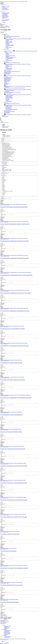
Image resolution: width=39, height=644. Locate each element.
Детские (3, 125)
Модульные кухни (16, 103)
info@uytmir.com (3, 623)
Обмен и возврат (7, 633)
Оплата (3, 6)
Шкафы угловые (7, 81)
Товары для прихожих (9, 95)
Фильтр (2, 201)
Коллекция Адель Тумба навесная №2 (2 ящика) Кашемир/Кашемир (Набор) (13, 482)
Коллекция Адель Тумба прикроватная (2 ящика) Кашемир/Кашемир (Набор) (13, 465)
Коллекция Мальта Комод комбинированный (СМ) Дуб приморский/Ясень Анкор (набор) (15, 397)
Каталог (3, 124)
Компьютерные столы (7, 72)
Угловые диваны (7, 112)
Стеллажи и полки (9, 69)
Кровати (7, 54)
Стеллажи (5, 84)
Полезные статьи (5, 20)
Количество (3, 214)
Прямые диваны (11, 111)
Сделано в (3, 643)
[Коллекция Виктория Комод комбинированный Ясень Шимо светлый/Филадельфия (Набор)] (15, 272)
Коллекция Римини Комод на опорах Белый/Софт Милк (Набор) (11, 414)
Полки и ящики (6, 83)
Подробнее (2, 2)
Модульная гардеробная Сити (20, 87)
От (1, 139)
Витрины (5, 82)
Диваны (7, 40)
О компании (6, 626)
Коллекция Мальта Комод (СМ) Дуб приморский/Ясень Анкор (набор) (12, 328)
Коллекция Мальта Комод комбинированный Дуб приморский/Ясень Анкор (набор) (14, 310)
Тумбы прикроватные (9, 57)
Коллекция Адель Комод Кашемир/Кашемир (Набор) (9, 602)
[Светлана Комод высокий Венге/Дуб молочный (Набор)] (9, 531)
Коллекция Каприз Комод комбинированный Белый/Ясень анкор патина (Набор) (14, 345)
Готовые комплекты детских (8, 62)
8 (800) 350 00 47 (3, 27)
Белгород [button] (2, 24)
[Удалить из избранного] (2, 203)
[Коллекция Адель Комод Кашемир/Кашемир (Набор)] (9, 599)
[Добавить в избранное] (1, 203)
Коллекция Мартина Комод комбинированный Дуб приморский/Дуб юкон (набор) (14, 258)
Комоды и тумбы (9, 66)
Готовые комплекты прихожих (9, 92)
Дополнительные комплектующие (11, 109)
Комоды (7, 53)
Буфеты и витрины (9, 42)
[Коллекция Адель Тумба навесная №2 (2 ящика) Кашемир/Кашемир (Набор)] (13, 480)
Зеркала (7, 48)
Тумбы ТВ (7, 43)
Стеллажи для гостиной (10, 45)
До (1, 140)
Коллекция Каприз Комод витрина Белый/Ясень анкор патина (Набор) (12, 379)
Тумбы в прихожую (9, 97)
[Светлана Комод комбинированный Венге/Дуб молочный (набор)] (11, 582)
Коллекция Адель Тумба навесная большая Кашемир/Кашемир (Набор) (12, 448)
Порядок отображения (6, 136)
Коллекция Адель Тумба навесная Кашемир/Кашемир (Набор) (11, 431)
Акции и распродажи (5, 19)
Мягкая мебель (6, 111)
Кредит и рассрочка (5, 9)
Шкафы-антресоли (7, 78)
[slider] (19, 140)
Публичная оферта (7, 627)
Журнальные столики (9, 44)
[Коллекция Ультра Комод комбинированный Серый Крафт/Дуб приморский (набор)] (14, 221)
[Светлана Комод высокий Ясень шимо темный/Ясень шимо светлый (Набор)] (13, 514)
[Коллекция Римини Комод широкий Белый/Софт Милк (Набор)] (11, 360)
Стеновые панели (9, 108)
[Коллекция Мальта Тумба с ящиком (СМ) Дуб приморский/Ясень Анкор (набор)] (13, 565)
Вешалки (7, 98)
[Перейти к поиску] (0, 118)
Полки (7, 46)
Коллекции (4, 115)
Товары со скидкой (5, 116)
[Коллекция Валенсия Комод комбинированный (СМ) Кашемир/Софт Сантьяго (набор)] (14, 290)
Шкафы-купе (10, 77)
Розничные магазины (5, 12)
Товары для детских (9, 64)
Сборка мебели (4, 8)
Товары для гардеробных (10, 90)
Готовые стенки (16, 36)
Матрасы (7, 56)
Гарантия (5, 634)
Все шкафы (6, 77)
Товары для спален (9, 52)
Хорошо (2, 3)
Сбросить (3, 134)
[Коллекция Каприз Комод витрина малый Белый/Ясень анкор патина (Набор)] (13, 204)
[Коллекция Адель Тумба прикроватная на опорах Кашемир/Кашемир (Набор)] (13, 497)
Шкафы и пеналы (9, 41)
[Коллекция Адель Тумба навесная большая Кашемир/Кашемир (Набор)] (12, 446)
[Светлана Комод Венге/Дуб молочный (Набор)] (8, 548)
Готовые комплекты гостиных (9, 36)
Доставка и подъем (5, 7)
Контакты (3, 22)
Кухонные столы (9, 106)
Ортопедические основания (10, 55)
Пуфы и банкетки (9, 47)
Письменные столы (17, 71)
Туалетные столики (9, 58)
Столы (7, 67)
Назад (2, 32)
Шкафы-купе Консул (7, 79)
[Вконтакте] (2, 641)
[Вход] (0, 119)
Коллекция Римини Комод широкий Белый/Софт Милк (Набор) (11, 362)
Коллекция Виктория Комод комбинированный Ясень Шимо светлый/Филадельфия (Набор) (16, 275)
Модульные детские (17, 62)
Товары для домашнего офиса (9, 71)
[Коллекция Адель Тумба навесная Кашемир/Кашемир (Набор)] (10, 429)
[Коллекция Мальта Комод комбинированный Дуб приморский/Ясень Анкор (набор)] (14, 308)
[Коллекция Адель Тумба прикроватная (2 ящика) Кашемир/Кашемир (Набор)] (13, 463)
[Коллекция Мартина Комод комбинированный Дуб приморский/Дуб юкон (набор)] (14, 255)
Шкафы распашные (7, 80)
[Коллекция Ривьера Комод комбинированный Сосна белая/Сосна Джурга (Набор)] (14, 238)
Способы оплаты (5, 15)
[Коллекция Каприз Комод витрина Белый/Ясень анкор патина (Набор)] (12, 377)
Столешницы (8, 107)
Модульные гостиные (7, 37)
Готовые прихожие (17, 92)
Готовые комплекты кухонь (8, 103)
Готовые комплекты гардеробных (9, 87)
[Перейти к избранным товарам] (0, 120)
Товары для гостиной (9, 39)
